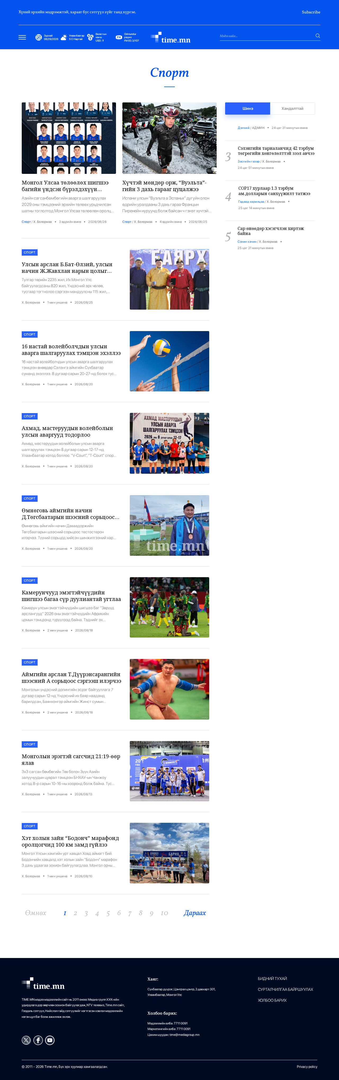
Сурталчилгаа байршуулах (285, 990)
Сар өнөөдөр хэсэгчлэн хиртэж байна (271, 220)
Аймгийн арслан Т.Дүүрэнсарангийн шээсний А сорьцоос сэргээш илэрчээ (71, 677)
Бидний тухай (272, 979)
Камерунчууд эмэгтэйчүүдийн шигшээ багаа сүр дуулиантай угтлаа (71, 596)
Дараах (195, 913)
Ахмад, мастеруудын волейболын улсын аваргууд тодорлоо (67, 431)
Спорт (26, 222)
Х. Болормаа (42, 222)
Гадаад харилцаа (251, 191)
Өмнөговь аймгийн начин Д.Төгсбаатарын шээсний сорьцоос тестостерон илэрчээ (68, 517)
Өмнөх (35, 913)
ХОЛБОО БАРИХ (272, 1000)
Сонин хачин (247, 231)
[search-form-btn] (317, 36)
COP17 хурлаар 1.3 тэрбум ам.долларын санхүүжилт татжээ (274, 180)
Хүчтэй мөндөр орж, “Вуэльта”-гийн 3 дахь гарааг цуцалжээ (164, 186)
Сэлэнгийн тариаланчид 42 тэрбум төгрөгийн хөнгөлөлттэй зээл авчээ (276, 140)
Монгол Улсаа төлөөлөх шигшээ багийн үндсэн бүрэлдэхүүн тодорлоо (65, 189)
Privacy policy (307, 1067)
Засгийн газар (249, 151)
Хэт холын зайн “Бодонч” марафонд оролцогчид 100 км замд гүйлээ (70, 841)
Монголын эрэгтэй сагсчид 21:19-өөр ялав (71, 759)
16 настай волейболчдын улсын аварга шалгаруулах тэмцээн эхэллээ (71, 349)
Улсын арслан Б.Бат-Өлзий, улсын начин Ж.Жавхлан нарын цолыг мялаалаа (67, 271)
